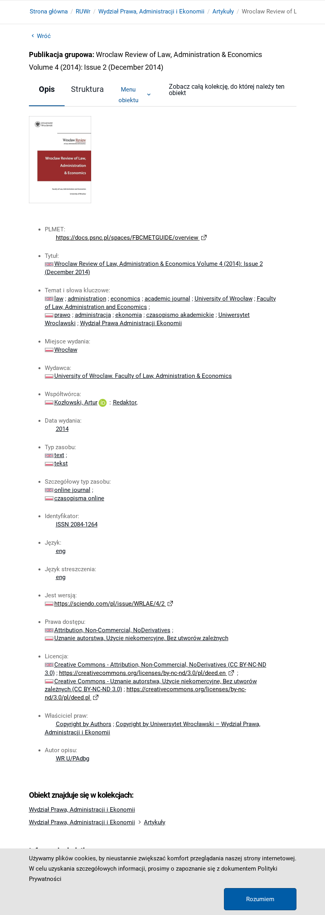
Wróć (44, 36)
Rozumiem (260, 899)
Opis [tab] (47, 89)
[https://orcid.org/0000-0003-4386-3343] (103, 402)
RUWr (83, 11)
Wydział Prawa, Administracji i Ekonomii (151, 11)
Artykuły (223, 11)
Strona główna (49, 11)
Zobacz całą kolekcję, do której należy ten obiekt (227, 90)
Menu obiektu (128, 94)
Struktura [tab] (87, 89)
